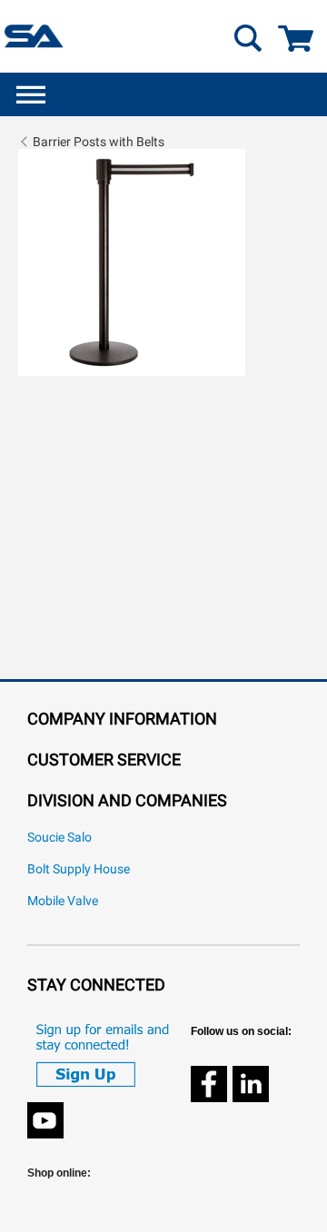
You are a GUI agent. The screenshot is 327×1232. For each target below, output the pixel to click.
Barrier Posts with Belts (98, 141)
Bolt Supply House (78, 869)
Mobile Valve (62, 901)
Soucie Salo (59, 837)
